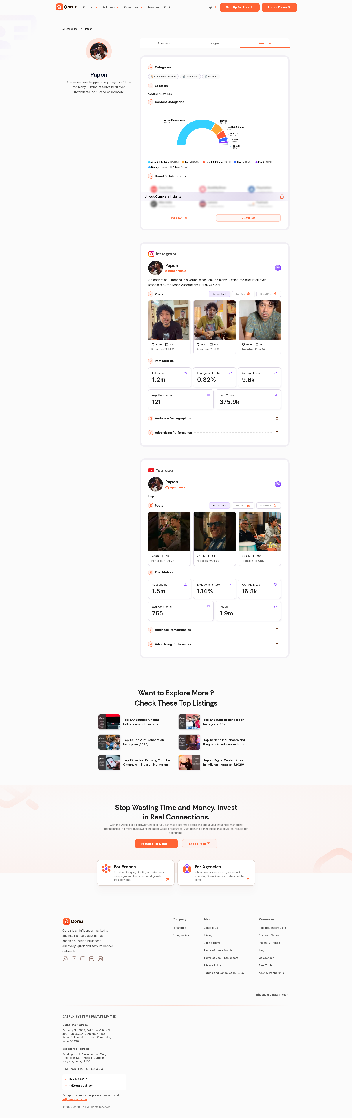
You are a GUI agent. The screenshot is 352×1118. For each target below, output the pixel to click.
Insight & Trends (269, 942)
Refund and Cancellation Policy (224, 972)
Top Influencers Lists (272, 927)
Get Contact (248, 217)
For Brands (179, 927)
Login (209, 7)
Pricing (168, 7)
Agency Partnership (271, 972)
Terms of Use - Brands (218, 950)
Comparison (266, 957)
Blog (262, 950)
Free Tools (265, 965)
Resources (131, 7)
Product (88, 7)
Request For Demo (154, 844)
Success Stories (269, 935)
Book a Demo (277, 7)
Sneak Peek (197, 844)
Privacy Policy (212, 965)
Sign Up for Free (237, 7)
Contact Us (211, 927)
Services (153, 7)
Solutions (108, 7)
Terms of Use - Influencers (221, 957)
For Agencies (181, 935)
